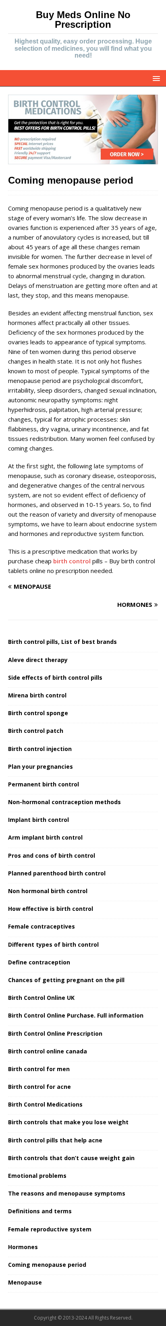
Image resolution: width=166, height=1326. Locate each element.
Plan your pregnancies (40, 766)
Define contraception (39, 962)
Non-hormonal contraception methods (64, 802)
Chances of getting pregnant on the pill (66, 980)
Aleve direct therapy (38, 660)
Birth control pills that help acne (55, 1140)
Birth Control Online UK (41, 997)
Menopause (25, 1282)
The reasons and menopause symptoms (66, 1193)
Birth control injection (40, 749)
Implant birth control (38, 819)
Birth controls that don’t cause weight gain (71, 1158)
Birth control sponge (38, 713)
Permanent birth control (43, 784)
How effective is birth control (50, 908)
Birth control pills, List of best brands (62, 641)
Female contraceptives (41, 926)
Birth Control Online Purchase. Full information (75, 1015)
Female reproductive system (49, 1229)
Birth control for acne (39, 1086)
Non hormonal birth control (47, 891)
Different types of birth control (53, 944)
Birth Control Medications (45, 1104)
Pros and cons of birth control (51, 855)
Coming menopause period (47, 1264)
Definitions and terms (40, 1211)
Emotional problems (37, 1175)
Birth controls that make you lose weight (68, 1122)
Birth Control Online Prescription (55, 1033)
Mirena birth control (37, 695)
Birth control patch (35, 730)
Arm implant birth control (45, 837)
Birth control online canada (47, 1051)
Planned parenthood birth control (57, 873)
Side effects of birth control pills (55, 677)
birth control (72, 561)
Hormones (23, 1247)
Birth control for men (39, 1069)
